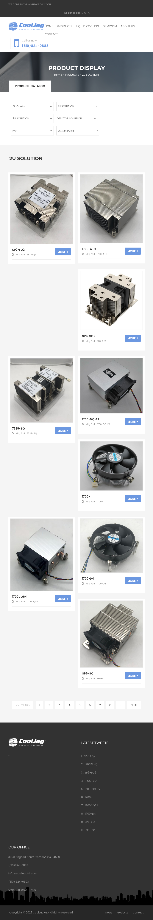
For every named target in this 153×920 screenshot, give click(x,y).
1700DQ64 (19, 597)
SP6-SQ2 (88, 336)
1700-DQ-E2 (90, 419)
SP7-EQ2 (18, 250)
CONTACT (51, 34)
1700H (86, 496)
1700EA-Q (89, 249)
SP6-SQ (87, 673)
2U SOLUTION (90, 75)
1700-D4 (88, 579)
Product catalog (30, 86)
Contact (138, 912)
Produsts (122, 912)
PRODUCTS (64, 26)
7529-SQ (18, 428)
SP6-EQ (90, 830)
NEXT (134, 705)
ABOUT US (128, 26)
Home (49, 26)
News (108, 912)
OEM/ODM (110, 26)
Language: (74, 12)
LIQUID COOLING (87, 26)
